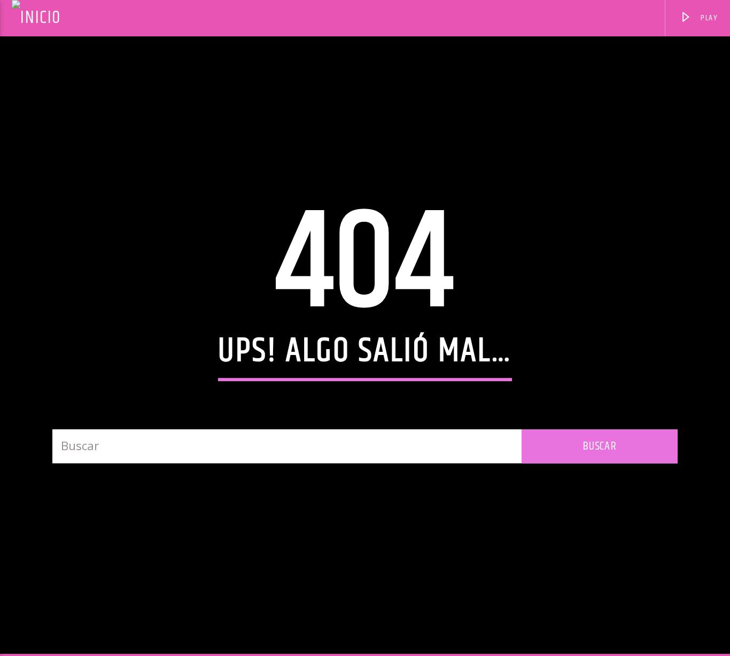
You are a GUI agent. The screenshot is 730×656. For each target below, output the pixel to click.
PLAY (708, 18)
